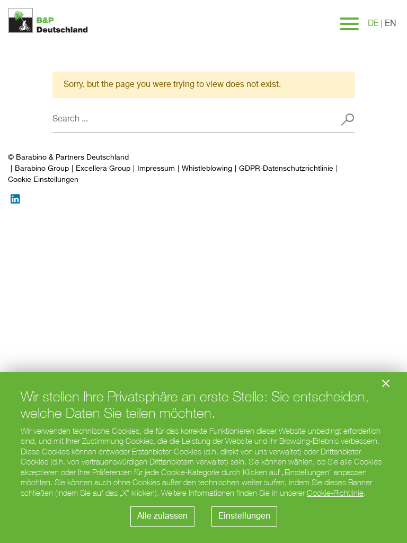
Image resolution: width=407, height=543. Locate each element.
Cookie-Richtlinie (335, 492)
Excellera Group (103, 168)
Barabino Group (42, 168)
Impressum (156, 168)
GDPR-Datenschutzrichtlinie (286, 168)
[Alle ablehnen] (386, 383)
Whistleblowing (207, 168)
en (390, 24)
